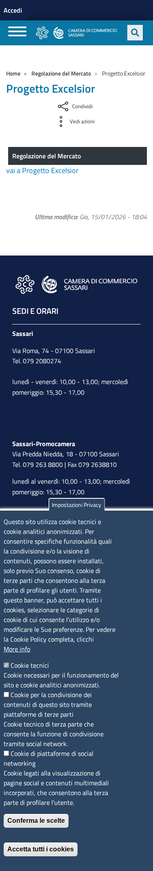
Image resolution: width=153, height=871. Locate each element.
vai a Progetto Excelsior (42, 170)
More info (17, 649)
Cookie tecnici (30, 665)
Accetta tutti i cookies (40, 849)
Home (13, 73)
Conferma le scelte (36, 820)
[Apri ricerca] (135, 32)
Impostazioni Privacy (76, 504)
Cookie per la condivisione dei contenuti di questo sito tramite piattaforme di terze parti (48, 704)
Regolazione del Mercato (61, 73)
